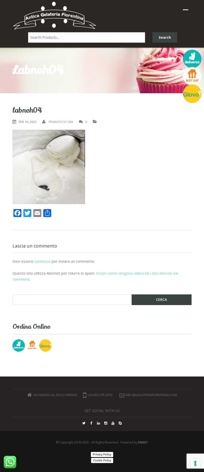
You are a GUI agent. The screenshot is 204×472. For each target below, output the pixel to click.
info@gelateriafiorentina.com (151, 395)
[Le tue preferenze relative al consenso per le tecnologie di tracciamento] (195, 463)
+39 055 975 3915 (100, 395)
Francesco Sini (61, 122)
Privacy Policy (102, 454)
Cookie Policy (102, 460)
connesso (42, 261)
